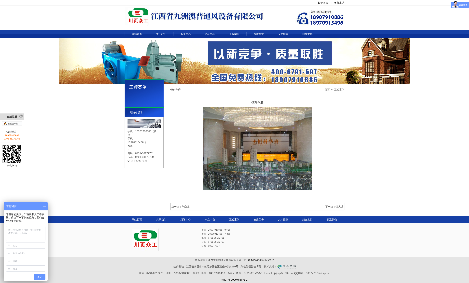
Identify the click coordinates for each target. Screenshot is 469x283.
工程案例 (234, 34)
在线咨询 (13, 123)
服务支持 (307, 34)
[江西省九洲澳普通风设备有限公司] (234, 17)
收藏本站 (339, 2)
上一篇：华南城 (180, 206)
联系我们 (332, 219)
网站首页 (137, 34)
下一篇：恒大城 (334, 206)
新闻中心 (185, 34)
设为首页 (323, 2)
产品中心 (210, 34)
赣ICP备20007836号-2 (261, 259)
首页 (327, 89)
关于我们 (161, 34)
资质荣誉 (259, 34)
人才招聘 (283, 34)
